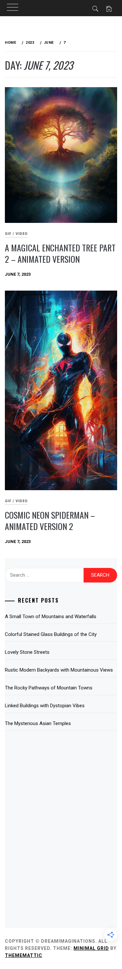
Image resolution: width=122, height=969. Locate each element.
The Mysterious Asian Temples (38, 723)
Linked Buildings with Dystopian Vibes (45, 706)
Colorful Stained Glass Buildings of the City (51, 634)
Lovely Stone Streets (27, 652)
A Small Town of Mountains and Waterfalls (50, 616)
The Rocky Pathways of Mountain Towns (48, 688)
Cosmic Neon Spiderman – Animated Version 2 (50, 521)
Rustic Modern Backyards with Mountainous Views (59, 670)
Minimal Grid (91, 948)
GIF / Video (16, 234)
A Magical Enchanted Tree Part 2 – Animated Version (60, 253)
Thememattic (23, 955)
